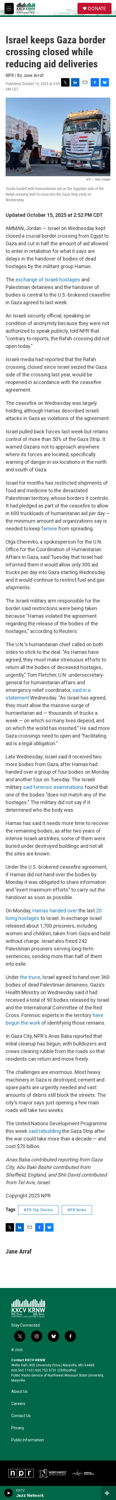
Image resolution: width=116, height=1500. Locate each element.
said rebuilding (44, 1131)
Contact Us (21, 1416)
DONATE (97, 8)
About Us (19, 1391)
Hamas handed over (54, 911)
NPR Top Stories (38, 1210)
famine (49, 528)
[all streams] (108, 1493)
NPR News (77, 1210)
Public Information (27, 1440)
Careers (18, 1404)
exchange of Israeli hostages (47, 280)
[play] (8, 1493)
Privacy (17, 1428)
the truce (30, 977)
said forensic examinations (53, 787)
